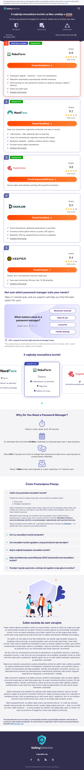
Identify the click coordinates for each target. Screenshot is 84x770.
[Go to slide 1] (38, 403)
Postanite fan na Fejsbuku (31, 760)
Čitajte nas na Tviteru (38, 760)
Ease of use (62, 318)
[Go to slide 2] (42, 403)
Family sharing (62, 332)
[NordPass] (17, 112)
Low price (62, 325)
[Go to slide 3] (45, 403)
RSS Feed (45, 760)
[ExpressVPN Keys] (16, 168)
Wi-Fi (5, 378)
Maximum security (62, 311)
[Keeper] (16, 259)
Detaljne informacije (18, 92)
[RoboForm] (16, 54)
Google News (53, 760)
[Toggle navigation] (79, 8)
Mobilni (43, 377)
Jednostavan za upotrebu (43, 381)
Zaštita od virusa (43, 391)
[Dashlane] (17, 206)
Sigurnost (43, 386)
